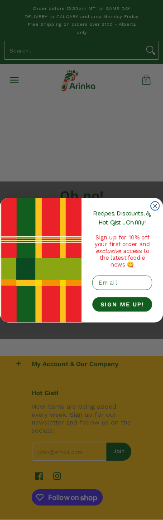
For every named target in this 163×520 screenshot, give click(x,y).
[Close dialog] (155, 205)
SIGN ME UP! (122, 304)
